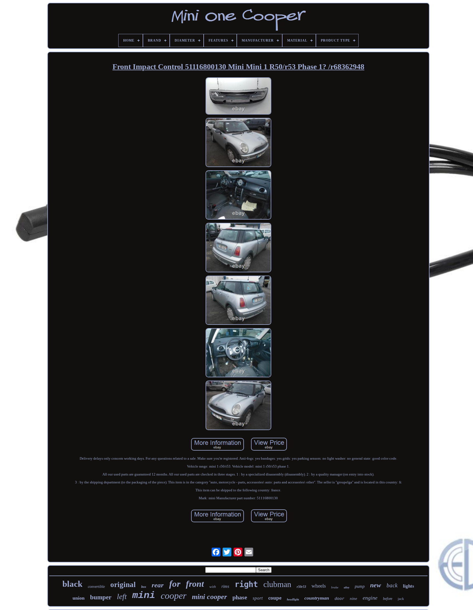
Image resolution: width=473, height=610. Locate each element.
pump (360, 586)
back (392, 585)
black (72, 584)
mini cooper (209, 597)
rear (158, 585)
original (123, 584)
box (143, 587)
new (375, 585)
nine (353, 598)
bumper (100, 597)
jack (401, 599)
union (79, 598)
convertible (96, 587)
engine (370, 598)
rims (225, 586)
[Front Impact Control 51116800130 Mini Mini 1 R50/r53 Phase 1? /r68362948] (238, 96)
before (387, 599)
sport (258, 598)
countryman (316, 598)
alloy (346, 587)
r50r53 (301, 587)
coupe (274, 598)
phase (239, 597)
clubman (277, 584)
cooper (173, 596)
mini (143, 595)
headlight (293, 599)
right (246, 584)
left (122, 596)
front (195, 584)
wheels (319, 586)
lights (408, 586)
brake (334, 587)
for (174, 584)
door (339, 598)
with (212, 587)
